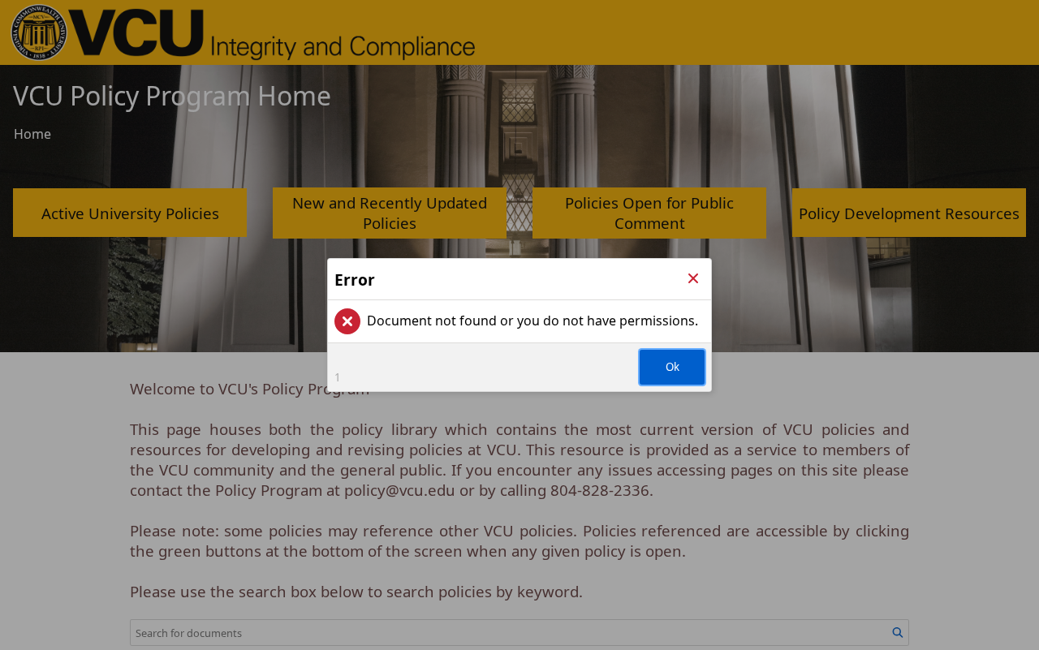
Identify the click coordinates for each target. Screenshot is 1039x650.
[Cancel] (693, 279)
